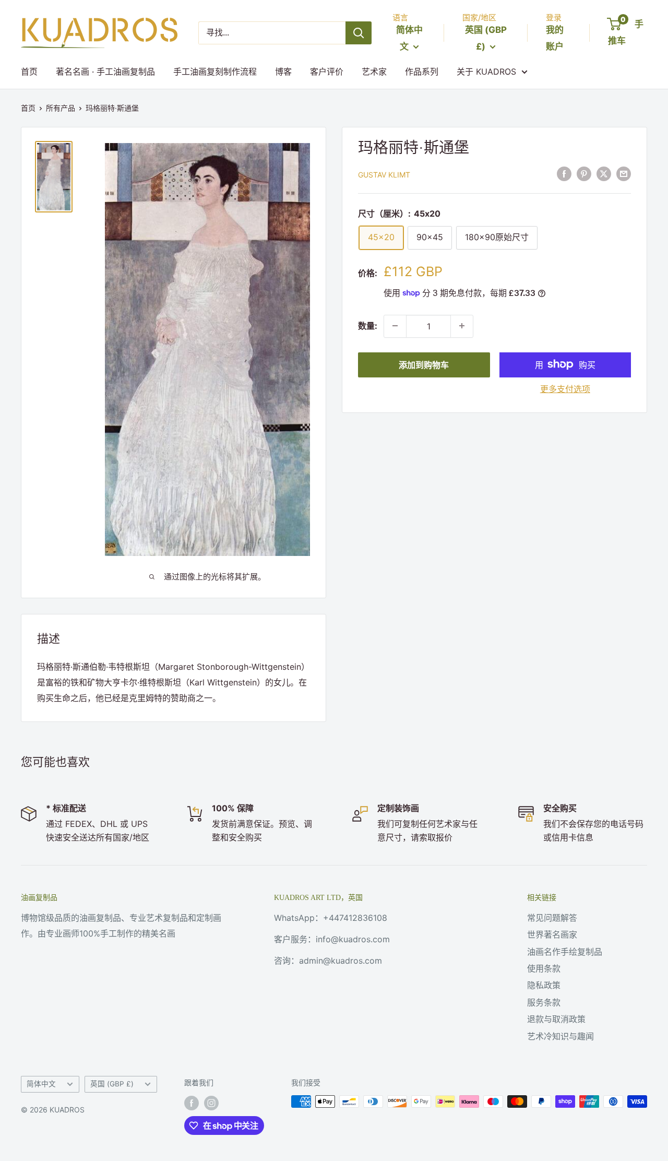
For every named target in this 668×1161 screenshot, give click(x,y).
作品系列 (421, 71)
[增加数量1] (462, 326)
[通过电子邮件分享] (623, 173)
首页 (29, 71)
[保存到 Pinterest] (584, 173)
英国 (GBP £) (112, 1084)
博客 (283, 71)
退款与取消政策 (556, 1019)
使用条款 (543, 968)
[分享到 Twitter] (604, 173)
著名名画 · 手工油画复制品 (105, 71)
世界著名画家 (552, 934)
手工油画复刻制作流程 (215, 71)
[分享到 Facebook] (564, 173)
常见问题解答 (552, 918)
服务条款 (543, 1002)
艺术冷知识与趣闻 (560, 1036)
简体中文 (41, 1084)
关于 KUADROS (486, 71)
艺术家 (374, 71)
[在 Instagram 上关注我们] (211, 1102)
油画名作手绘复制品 (564, 951)
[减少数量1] (395, 326)
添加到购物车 (424, 364)
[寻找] (358, 32)
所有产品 (60, 107)
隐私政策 (543, 985)
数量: (367, 325)
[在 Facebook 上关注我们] (191, 1102)
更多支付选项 (565, 388)
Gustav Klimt (384, 174)
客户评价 (326, 71)
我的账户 (555, 38)
